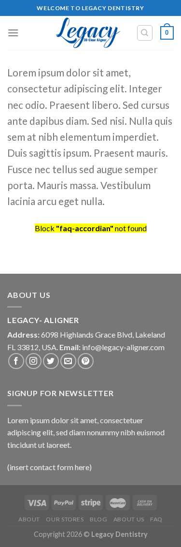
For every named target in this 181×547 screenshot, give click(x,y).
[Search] (145, 33)
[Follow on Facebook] (16, 361)
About (29, 519)
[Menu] (13, 32)
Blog (98, 519)
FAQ (156, 519)
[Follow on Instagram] (34, 361)
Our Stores (65, 519)
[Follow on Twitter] (51, 361)
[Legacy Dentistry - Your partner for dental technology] (88, 33)
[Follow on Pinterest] (86, 361)
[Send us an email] (68, 361)
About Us (128, 519)
